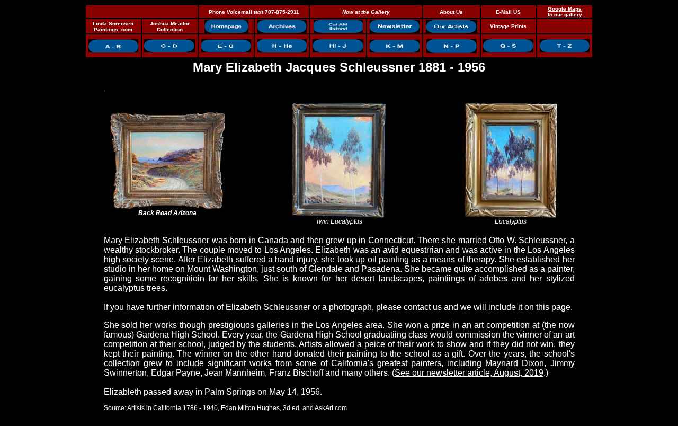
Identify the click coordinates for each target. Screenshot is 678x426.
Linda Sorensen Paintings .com (113, 26)
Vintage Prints (508, 26)
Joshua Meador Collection (170, 26)
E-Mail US (508, 12)
